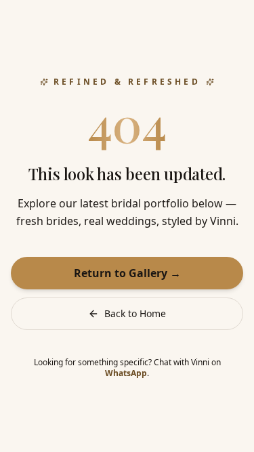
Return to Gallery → (127, 273)
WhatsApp (126, 373)
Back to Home (135, 313)
